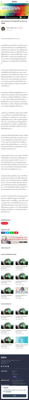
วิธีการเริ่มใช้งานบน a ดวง (17, 382)
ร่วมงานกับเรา (15, 374)
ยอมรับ (14, 395)
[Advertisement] (14, 34)
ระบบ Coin (14, 385)
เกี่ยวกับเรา (14, 371)
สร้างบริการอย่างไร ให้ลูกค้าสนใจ (18, 383)
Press (13, 372)
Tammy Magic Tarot (11, 28)
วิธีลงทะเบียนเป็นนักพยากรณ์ (18, 380)
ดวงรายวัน (4, 223)
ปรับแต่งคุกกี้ (8, 391)
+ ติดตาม (20, 27)
